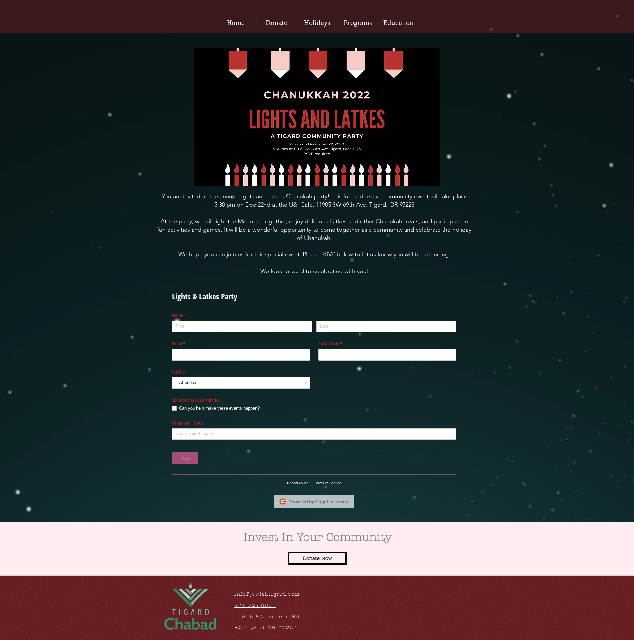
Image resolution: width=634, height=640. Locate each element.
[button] (317, 22)
